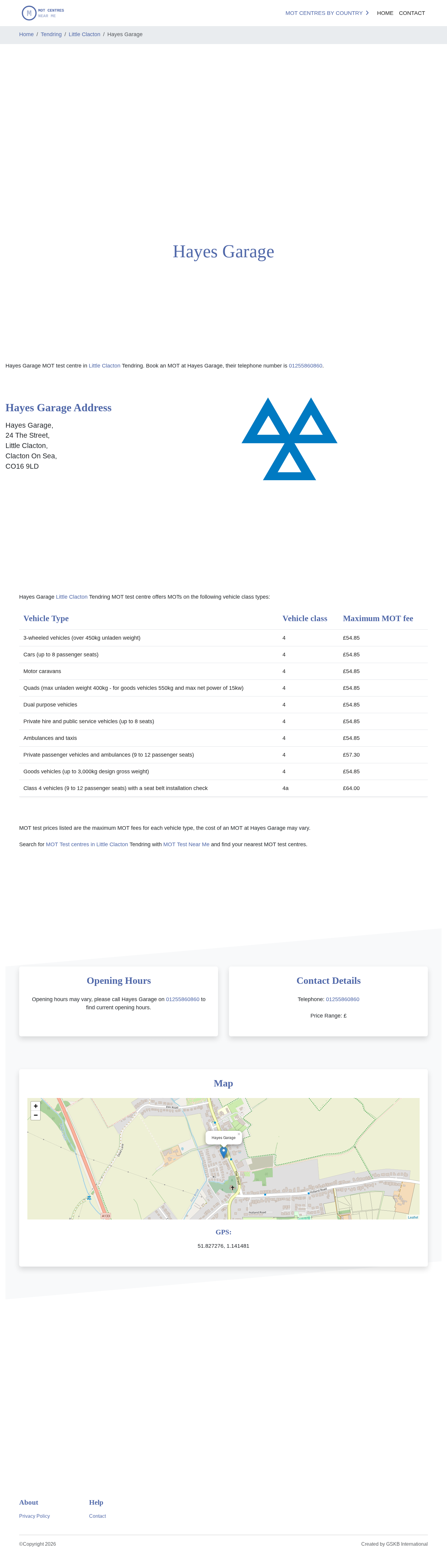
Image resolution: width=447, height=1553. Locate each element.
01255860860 (305, 366)
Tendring (51, 34)
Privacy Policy (34, 1516)
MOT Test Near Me (186, 844)
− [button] (36, 1115)
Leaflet (413, 1217)
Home (385, 13)
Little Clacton (84, 34)
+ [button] (36, 1106)
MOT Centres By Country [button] (324, 13)
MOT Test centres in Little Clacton (87, 844)
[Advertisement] (37, 141)
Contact (412, 13)
